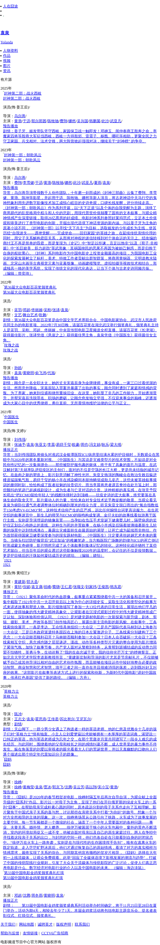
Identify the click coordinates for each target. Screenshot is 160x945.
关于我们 (8, 924)
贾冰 (47, 787)
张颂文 (78, 587)
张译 (56, 310)
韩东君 (115, 587)
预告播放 (10, 126)
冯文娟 (94, 445)
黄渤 (18, 121)
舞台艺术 (30, 315)
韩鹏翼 (94, 121)
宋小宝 (103, 787)
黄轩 (18, 587)
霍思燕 (40, 719)
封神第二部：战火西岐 (21, 98)
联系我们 (82, 924)
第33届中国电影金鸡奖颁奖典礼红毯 (33, 878)
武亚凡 (115, 121)
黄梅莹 (28, 787)
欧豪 (76, 445)
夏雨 (98, 183)
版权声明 (63, 924)
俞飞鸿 (40, 373)
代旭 (51, 373)
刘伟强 (20, 440)
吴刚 (47, 310)
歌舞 (42, 315)
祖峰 (47, 587)
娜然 (72, 121)
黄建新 (20, 582)
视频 (6, 61)
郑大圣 (32, 582)
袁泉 (106, 183)
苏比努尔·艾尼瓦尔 (75, 719)
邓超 (26, 310)
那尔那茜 (38, 121)
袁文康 (37, 587)
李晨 (51, 445)
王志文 (20, 719)
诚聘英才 (45, 924)
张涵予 (20, 445)
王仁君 (66, 587)
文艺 (18, 315)
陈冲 (18, 714)
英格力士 (10, 696)
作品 (6, 56)
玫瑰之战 (10, 350)
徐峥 (18, 782)
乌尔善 (20, 116)
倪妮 (26, 587)
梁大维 (115, 445)
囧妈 (6, 764)
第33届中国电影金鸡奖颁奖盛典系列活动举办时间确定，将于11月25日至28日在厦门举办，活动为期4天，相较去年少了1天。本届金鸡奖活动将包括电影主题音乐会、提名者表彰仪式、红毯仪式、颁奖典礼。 (80, 910)
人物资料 (10, 51)
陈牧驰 (53, 121)
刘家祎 (91, 587)
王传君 (53, 719)
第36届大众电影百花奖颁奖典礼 (29, 292)
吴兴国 (82, 121)
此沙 (105, 121)
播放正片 (10, 450)
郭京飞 (58, 787)
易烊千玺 (63, 445)
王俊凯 (103, 587)
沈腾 (68, 787)
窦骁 (56, 587)
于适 (26, 121)
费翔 (63, 121)
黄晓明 (28, 373)
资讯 (6, 71)
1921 (6, 564)
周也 (84, 445)
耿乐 (105, 445)
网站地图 (26, 924)
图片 (6, 66)
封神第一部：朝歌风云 (21, 160)
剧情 (18, 724)
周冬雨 (37, 895)
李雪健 (28, 183)
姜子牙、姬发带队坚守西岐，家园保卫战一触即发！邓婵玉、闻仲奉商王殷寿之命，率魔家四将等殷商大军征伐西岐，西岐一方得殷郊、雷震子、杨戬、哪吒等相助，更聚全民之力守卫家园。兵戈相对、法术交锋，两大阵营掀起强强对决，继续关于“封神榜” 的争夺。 (80, 136)
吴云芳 (78, 787)
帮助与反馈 (9, 933)
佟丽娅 (37, 310)
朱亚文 (40, 445)
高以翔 (91, 787)
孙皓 (18, 368)
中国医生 (10, 422)
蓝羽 (18, 310)
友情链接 (30, 933)
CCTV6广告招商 (54, 933)
